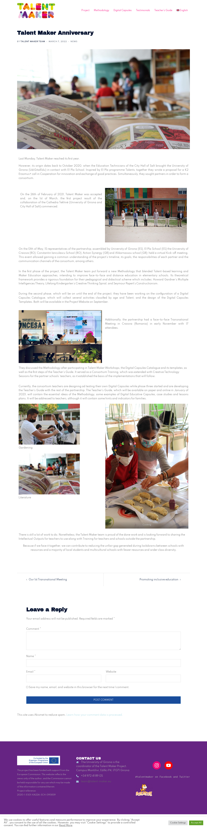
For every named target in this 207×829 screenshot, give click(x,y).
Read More (65, 825)
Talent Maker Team (32, 42)
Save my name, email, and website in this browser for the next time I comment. (79, 687)
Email (30, 671)
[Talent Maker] (36, 10)
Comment (33, 629)
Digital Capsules (123, 10)
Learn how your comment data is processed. (94, 715)
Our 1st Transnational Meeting (48, 579)
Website (111, 671)
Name (31, 656)
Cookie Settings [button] (178, 823)
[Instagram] (157, 765)
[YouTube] (168, 765)
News (73, 42)
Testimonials (143, 10)
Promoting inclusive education (159, 579)
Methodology (101, 10)
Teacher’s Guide (163, 10)
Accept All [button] (196, 823)
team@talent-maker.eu (96, 781)
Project (85, 10)
